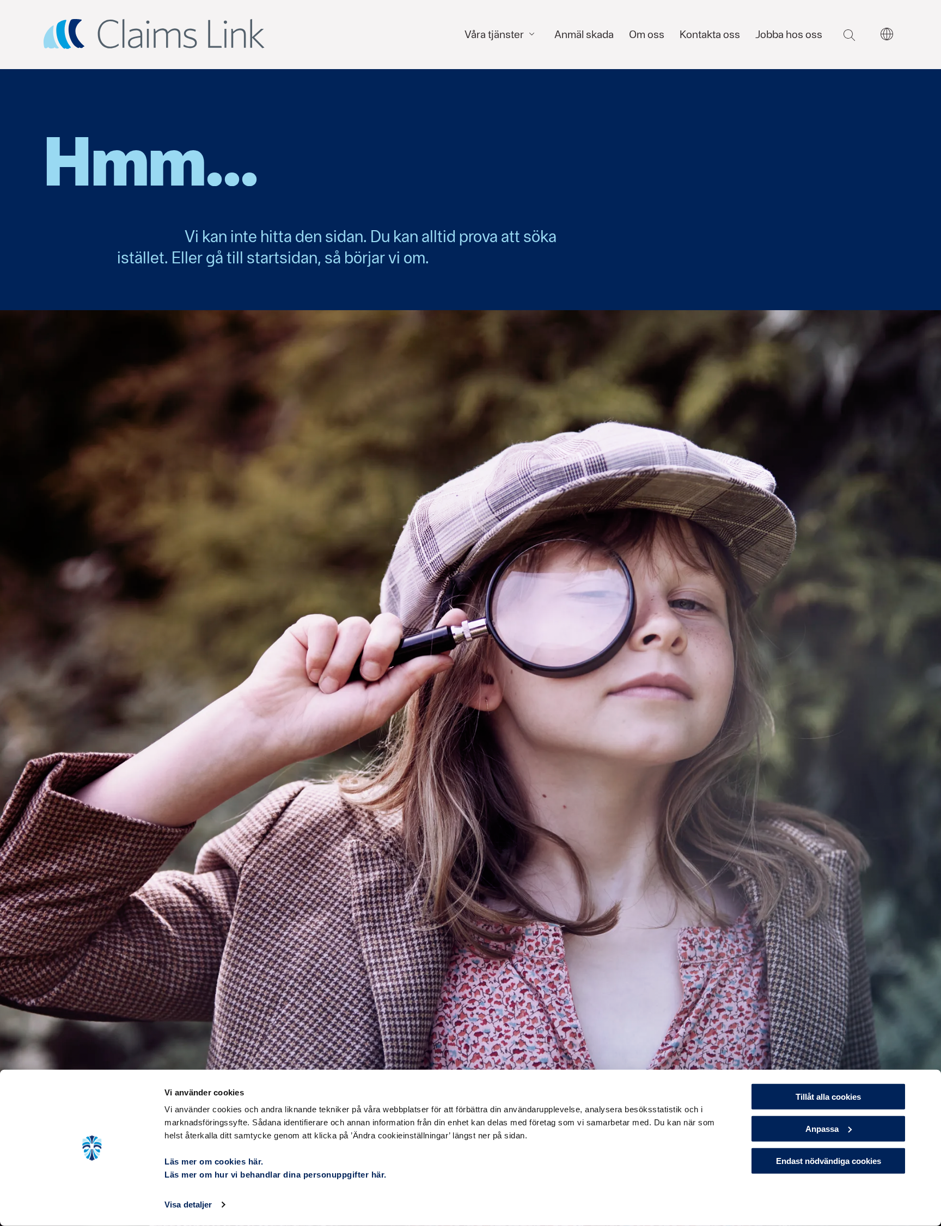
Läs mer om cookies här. (214, 1161)
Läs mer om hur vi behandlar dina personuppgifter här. (275, 1174)
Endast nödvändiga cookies (828, 1160)
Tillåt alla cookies (828, 1096)
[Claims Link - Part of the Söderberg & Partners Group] (154, 34)
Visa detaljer (188, 1204)
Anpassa (822, 1128)
